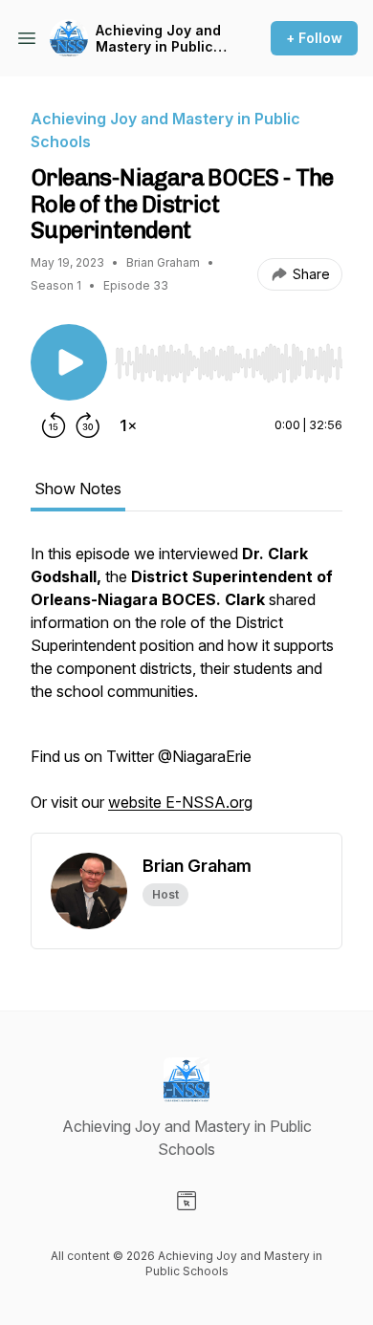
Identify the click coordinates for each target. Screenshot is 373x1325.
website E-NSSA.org (180, 802)
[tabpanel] (186, 687)
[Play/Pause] (69, 362)
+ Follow (314, 38)
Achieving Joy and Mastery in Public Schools (158, 38)
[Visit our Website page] (186, 1200)
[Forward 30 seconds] (88, 425)
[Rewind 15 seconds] (53, 425)
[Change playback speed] (128, 425)
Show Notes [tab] (77, 488)
